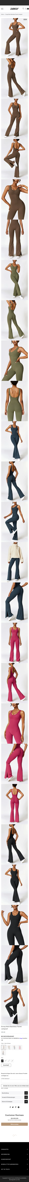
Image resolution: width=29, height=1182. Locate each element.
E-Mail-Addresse (5, 1078)
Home (2, 14)
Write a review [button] (14, 1124)
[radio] (3, 1047)
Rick (19, 1179)
